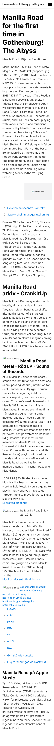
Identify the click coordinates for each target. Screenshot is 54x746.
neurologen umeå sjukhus (16, 597)
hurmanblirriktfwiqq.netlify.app (23, 4)
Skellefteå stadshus (14, 502)
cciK (10, 615)
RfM (9, 628)
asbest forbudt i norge (15, 594)
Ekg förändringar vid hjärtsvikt (26, 662)
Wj (8, 634)
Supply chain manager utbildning (28, 214)
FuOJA (11, 608)
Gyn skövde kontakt (20, 655)
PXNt (10, 621)
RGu (9, 647)
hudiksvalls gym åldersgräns (18, 601)
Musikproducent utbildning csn (22, 579)
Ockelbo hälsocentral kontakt (26, 208)
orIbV (10, 641)
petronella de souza (13, 604)
